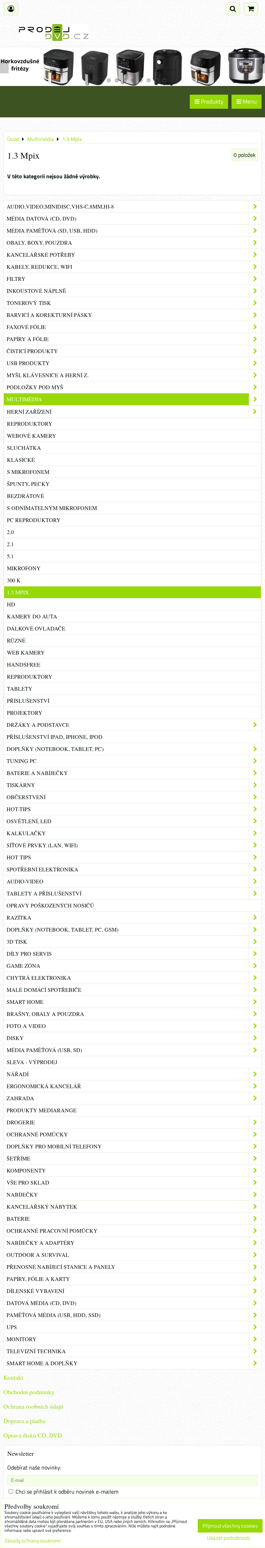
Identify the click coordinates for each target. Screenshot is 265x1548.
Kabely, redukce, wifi (39, 266)
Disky (15, 1037)
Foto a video (26, 1025)
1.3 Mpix (18, 592)
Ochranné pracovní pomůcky (52, 1230)
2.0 (10, 532)
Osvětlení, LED (29, 821)
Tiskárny (21, 784)
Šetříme (18, 1158)
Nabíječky (22, 1194)
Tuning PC (22, 760)
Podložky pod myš (35, 387)
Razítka (19, 917)
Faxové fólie (26, 326)
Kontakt (13, 1377)
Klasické (21, 459)
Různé (16, 640)
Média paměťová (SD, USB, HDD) (52, 230)
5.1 (10, 556)
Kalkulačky (26, 833)
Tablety (19, 688)
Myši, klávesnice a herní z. (48, 375)
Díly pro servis (29, 953)
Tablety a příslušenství (44, 893)
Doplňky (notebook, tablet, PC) (55, 748)
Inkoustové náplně (36, 290)
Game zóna (23, 965)
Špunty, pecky (28, 483)
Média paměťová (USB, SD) (44, 1049)
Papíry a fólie (28, 338)
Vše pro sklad (28, 1182)
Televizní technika (36, 1351)
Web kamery (26, 652)
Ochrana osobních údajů (33, 1406)
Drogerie (21, 1122)
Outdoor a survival (38, 1254)
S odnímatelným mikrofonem (52, 507)
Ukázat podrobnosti (228, 1538)
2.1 (10, 544)
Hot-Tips (19, 809)
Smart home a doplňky (42, 1363)
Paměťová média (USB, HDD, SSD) (53, 1314)
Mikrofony (24, 568)
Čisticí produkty (32, 350)
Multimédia (24, 399)
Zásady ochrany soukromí (32, 1541)
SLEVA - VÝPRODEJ (32, 1061)
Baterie (18, 1218)
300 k (14, 580)
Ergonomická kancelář (44, 1086)
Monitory (22, 1339)
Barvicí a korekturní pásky (49, 314)
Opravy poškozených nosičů (50, 905)
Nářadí (18, 1074)
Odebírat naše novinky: (34, 1467)
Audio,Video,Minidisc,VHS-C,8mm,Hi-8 (60, 206)
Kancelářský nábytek (42, 1206)
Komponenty (26, 1170)
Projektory (24, 712)
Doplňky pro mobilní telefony (54, 1146)
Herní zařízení (29, 411)
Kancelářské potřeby (41, 254)
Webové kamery (31, 435)
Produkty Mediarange (42, 1110)
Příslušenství (28, 700)
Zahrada (20, 1098)
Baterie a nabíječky (37, 772)
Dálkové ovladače (36, 628)
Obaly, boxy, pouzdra (39, 242)
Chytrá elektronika (39, 977)
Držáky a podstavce (38, 724)
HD (11, 604)
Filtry (16, 278)
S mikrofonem (28, 471)
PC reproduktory (34, 519)
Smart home (25, 1001)
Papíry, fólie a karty (38, 1278)
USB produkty (28, 363)
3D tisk (17, 941)
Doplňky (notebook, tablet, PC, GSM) (62, 929)
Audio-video (25, 881)
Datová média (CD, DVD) (41, 1302)
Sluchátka (24, 447)
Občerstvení (26, 796)
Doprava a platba (24, 1421)
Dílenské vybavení (35, 1290)
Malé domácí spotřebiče (44, 989)
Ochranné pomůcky (37, 1134)
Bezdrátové (25, 495)
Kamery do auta (32, 616)
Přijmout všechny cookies (230, 1526)
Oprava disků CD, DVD (32, 1435)
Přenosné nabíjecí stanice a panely (61, 1266)
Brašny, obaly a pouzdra (45, 1013)
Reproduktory (29, 423)
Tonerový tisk (29, 302)
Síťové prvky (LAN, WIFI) (42, 845)
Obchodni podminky (29, 1392)
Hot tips (19, 857)
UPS (12, 1326)
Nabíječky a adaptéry (41, 1242)
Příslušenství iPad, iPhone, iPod (54, 736)
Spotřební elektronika (42, 869)
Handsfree (23, 664)
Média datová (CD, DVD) (41, 218)
